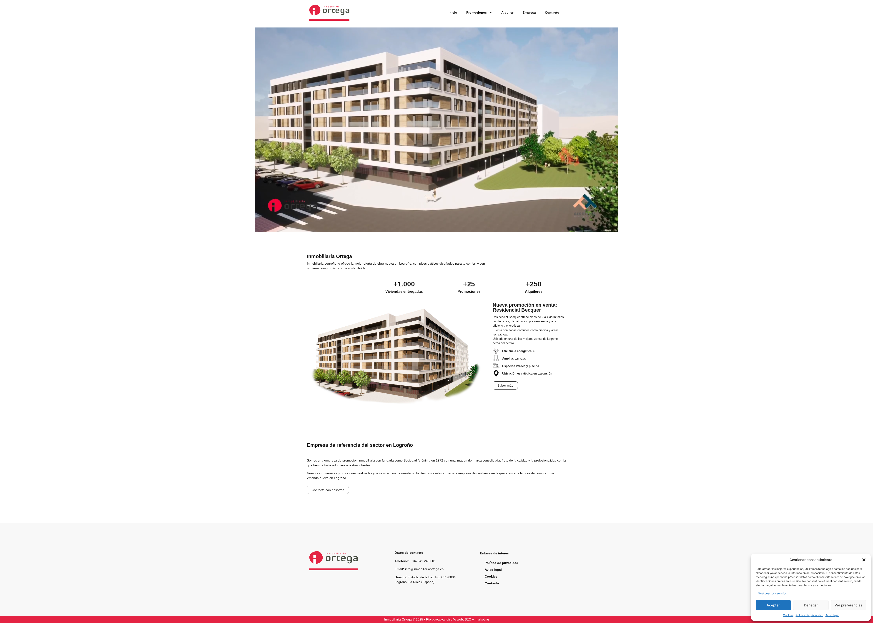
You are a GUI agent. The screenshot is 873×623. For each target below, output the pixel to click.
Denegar (811, 605)
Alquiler (507, 12)
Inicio (453, 12)
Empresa (529, 12)
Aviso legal (832, 615)
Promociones (476, 12)
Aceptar (773, 605)
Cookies (788, 615)
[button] (864, 560)
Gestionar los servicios (772, 593)
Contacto (552, 12)
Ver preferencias (848, 605)
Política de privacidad (809, 615)
